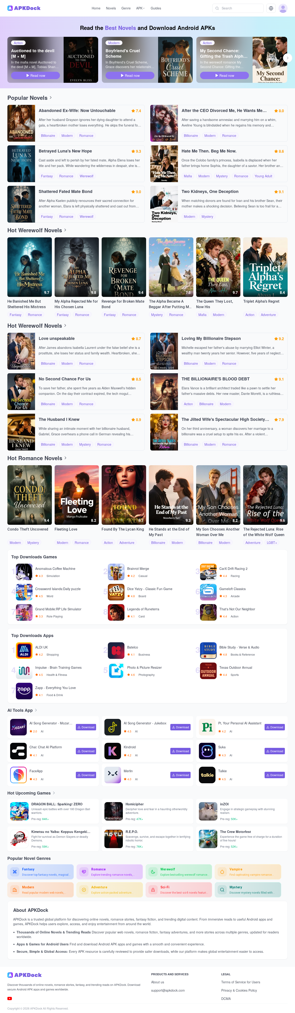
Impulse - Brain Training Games (58, 668)
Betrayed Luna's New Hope (65, 151)
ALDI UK (41, 647)
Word (50, 596)
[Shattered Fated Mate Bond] (21, 204)
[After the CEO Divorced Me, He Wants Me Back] (164, 123)
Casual (143, 575)
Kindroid (130, 747)
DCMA (226, 998)
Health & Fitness (57, 674)
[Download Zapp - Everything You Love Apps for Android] (21, 691)
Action (18, 42)
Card (142, 616)
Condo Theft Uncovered (27, 529)
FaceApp (36, 771)
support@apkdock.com (168, 990)
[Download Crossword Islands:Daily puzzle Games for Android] (21, 592)
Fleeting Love (66, 529)
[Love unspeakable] (21, 351)
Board (142, 596)
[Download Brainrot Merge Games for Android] (113, 572)
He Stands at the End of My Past (169, 532)
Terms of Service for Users (240, 982)
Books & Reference (243, 654)
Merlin (128, 771)
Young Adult (263, 176)
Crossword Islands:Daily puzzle (58, 589)
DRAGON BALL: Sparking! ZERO (57, 804)
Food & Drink (55, 695)
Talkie (222, 771)
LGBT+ (272, 542)
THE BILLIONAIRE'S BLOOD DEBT (216, 379)
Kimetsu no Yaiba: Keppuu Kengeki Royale (59, 831)
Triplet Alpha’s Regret (261, 301)
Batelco (132, 647)
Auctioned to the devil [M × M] (32, 53)
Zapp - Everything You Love (55, 688)
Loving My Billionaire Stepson (211, 338)
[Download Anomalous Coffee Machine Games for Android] (21, 572)
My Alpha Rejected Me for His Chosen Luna (76, 304)
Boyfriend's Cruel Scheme (123, 53)
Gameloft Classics (232, 589)
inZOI (224, 804)
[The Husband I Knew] (21, 432)
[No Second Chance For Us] (21, 391)
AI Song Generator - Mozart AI (51, 723)
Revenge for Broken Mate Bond (123, 304)
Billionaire (48, 135)
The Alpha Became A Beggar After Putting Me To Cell (170, 304)
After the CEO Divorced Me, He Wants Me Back (222, 110)
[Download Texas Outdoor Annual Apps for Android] (206, 671)
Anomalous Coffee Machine (55, 569)
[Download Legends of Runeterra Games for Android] (113, 612)
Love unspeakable (57, 338)
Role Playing (55, 616)
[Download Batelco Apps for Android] (113, 650)
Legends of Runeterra (143, 609)
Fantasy (47, 176)
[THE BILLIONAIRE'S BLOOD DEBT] (164, 391)
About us (157, 982)
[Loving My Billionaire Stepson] (164, 351)
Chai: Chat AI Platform (46, 747)
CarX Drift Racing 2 (233, 569)
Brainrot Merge (138, 569)
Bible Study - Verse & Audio (239, 647)
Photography (147, 674)
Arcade (235, 596)
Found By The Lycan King (123, 529)
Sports (235, 674)
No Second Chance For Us (65, 379)
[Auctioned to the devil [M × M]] (81, 60)
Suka (222, 747)
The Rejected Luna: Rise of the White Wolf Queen (263, 532)
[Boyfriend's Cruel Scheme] (175, 60)
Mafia (188, 176)
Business (144, 654)
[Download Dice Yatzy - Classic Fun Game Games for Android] (113, 592)
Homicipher (135, 804)
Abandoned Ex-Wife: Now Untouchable (77, 110)
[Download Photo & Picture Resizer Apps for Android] (113, 671)
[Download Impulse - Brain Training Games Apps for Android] (21, 671)
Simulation (53, 575)
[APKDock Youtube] (9, 998)
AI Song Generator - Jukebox (145, 723)
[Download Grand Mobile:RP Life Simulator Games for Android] (21, 612)
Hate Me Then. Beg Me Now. (209, 151)
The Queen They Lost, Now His (214, 304)
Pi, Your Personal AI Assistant (239, 723)
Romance (86, 135)
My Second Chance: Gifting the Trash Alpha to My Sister (223, 53)
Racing (235, 575)
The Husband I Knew (59, 419)
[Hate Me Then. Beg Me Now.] (164, 163)
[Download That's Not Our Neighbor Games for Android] (206, 612)
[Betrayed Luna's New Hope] (21, 163)
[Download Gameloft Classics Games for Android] (206, 592)
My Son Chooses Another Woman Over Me (218, 532)
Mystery (222, 176)
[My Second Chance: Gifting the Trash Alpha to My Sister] (270, 60)
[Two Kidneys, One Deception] (164, 204)
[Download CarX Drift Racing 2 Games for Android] (206, 572)
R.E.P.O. (132, 831)
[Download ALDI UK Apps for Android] (21, 650)
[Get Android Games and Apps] (24, 8)
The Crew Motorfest (235, 831)
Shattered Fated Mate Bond (65, 191)
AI (42, 731)
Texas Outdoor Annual (235, 668)
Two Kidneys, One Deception (210, 191)
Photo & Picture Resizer (144, 668)
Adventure (268, 314)
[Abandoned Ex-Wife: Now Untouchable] (21, 123)
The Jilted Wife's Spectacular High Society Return (223, 419)
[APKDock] (75, 975)
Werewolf (86, 176)
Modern (114, 42)
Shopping (53, 654)
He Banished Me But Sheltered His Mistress (26, 304)
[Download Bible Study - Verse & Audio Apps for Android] (206, 650)
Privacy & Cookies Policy (239, 990)
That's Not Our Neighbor (237, 609)
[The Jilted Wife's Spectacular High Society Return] (164, 432)
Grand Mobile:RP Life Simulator (58, 609)
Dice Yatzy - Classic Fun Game (149, 589)
